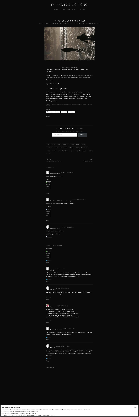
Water (98, 23)
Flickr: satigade (54, 228)
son (76, 150)
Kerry (74, 23)
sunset (84, 150)
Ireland (62, 9)
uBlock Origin (5, 411)
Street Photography (78, 9)
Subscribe (82, 134)
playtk (51, 306)
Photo (54, 150)
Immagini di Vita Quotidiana (53, 203)
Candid (54, 23)
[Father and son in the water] (69, 185)
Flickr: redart (53, 173)
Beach (51, 23)
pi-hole (6, 413)
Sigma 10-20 (89, 23)
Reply (47, 193)
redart (47, 176)
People (77, 23)
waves (48, 153)
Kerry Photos (84, 147)
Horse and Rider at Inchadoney (54, 161)
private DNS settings (12, 415)
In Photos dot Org (69, 4)
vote (71, 98)
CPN (51, 289)
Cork (68, 9)
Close (135, 407)
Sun (95, 23)
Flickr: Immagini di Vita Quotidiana (59, 201)
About (56, 9)
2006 (48, 144)
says (52, 92)
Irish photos (63, 147)
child (67, 75)
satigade (48, 231)
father (83, 144)
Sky (93, 23)
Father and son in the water (69, 67)
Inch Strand (65, 23)
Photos (81, 23)
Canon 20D (59, 23)
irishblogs (71, 147)
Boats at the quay (88, 161)
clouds (72, 144)
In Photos (78, 98)
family (77, 144)
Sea (84, 23)
